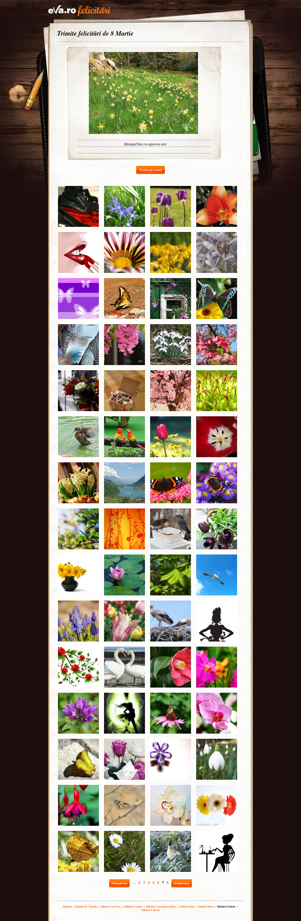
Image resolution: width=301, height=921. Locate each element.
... (134, 882)
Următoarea (182, 883)
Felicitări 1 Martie (150, 910)
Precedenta (119, 883)
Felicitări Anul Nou (111, 906)
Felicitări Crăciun (133, 906)
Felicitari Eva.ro (79, 10)
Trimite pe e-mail (150, 170)
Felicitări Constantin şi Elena (161, 906)
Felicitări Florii (205, 906)
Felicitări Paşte (187, 906)
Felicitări (67, 906)
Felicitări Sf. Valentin (86, 906)
